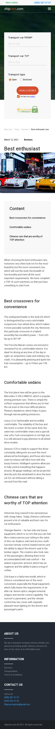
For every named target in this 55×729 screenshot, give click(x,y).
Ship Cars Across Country (6, 31)
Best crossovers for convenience (27, 218)
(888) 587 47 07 (42, 3)
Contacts (7, 57)
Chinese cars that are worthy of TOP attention (26, 238)
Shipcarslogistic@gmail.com (17, 704)
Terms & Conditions (13, 674)
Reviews (7, 42)
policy (32, 96)
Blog (5, 49)
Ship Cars (8, 129)
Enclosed (27, 80)
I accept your (27, 96)
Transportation (10, 671)
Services (8, 667)
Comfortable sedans (20, 227)
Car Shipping (7, 7)
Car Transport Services (7, 18)
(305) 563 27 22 (11, 701)
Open (14, 80)
